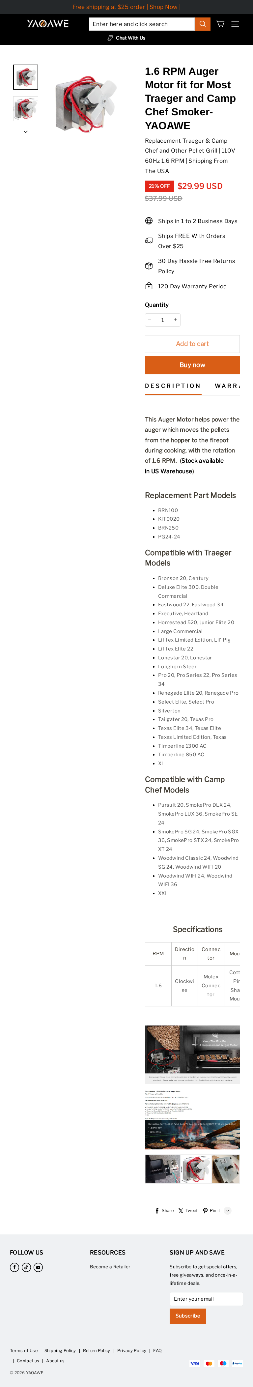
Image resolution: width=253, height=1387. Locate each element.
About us (55, 1360)
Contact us (28, 1360)
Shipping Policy (60, 1350)
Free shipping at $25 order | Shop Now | (126, 7)
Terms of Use (24, 1350)
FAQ (157, 1350)
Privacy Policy (131, 1350)
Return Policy (96, 1350)
